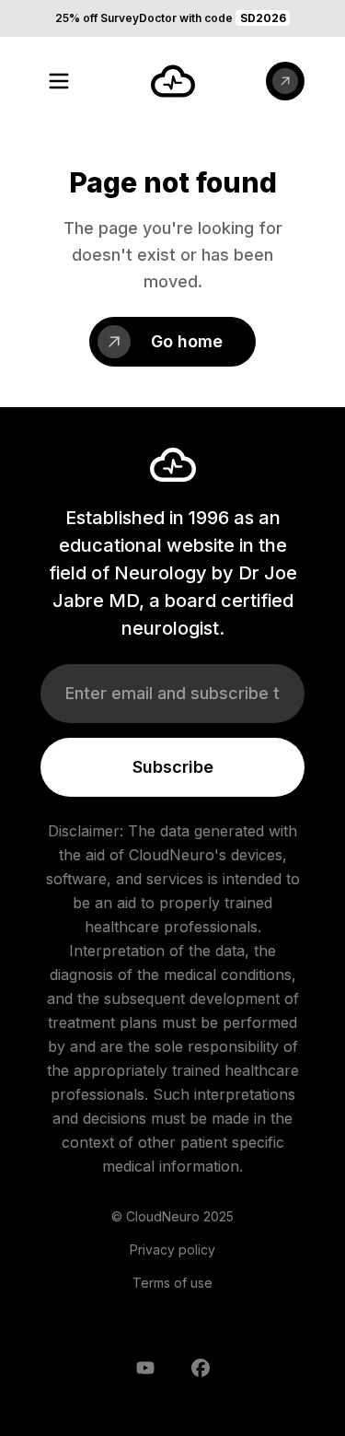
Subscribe (172, 766)
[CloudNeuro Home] (173, 81)
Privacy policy (172, 1249)
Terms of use (172, 1282)
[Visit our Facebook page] (200, 1367)
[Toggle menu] (58, 81)
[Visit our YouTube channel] (145, 1367)
